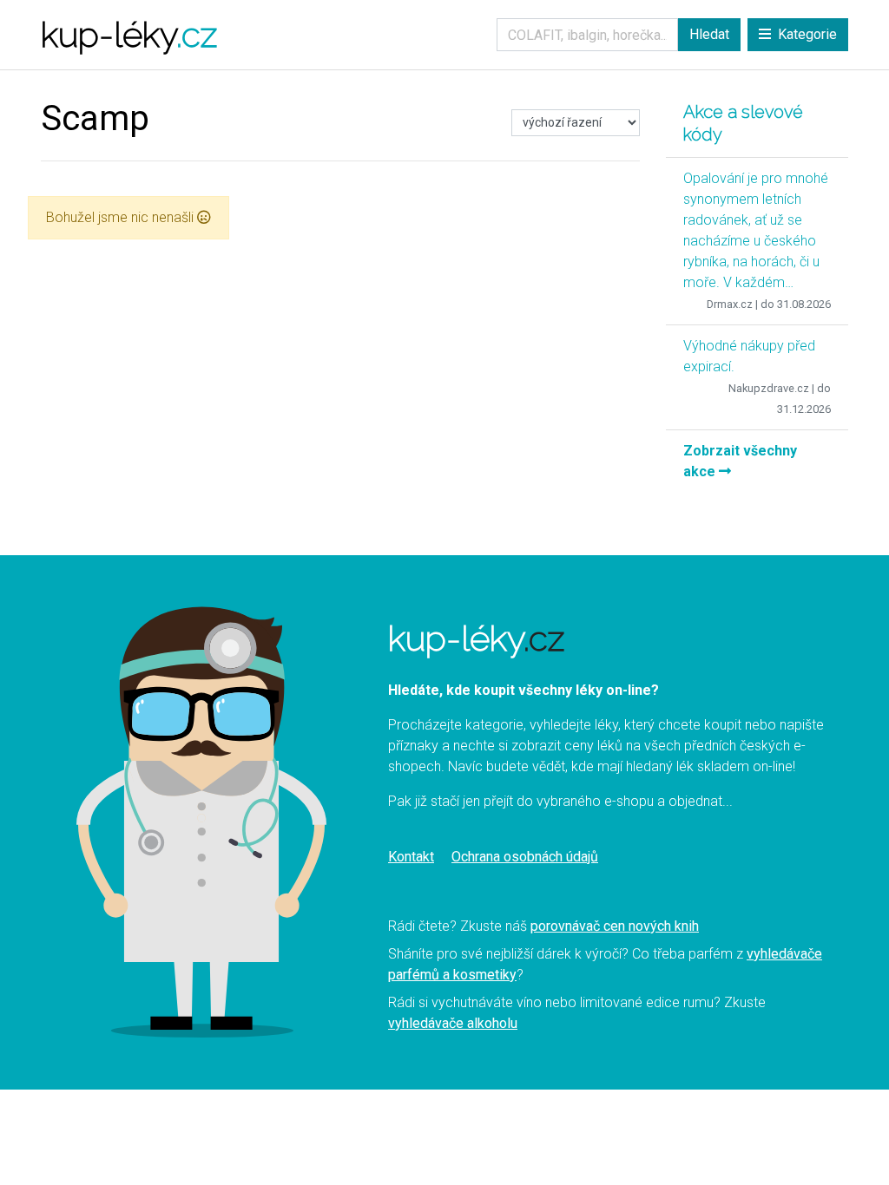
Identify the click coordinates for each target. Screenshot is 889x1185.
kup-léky (129, 34)
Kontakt (411, 856)
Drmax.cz (730, 304)
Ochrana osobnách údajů (524, 856)
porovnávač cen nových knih (614, 926)
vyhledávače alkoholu (452, 1023)
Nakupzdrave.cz (768, 388)
